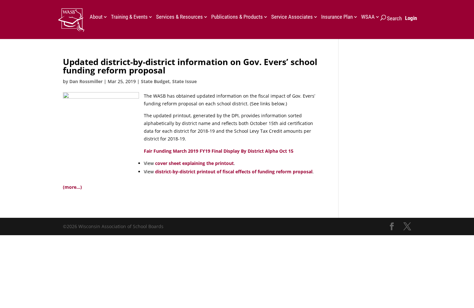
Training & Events (129, 17)
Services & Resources (179, 17)
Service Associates (292, 17)
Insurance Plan (337, 17)
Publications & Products (237, 17)
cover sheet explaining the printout (194, 163)
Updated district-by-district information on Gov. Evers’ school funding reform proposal (190, 66)
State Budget (155, 81)
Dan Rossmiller (86, 81)
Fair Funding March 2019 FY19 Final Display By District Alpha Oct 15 (218, 151)
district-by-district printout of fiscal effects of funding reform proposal (233, 171)
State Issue (184, 81)
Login (411, 18)
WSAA (368, 17)
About (96, 17)
